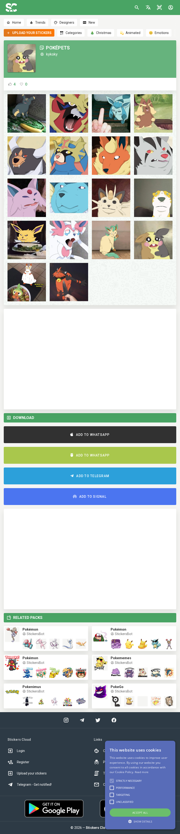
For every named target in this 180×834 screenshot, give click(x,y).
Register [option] (23, 762)
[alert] (140, 785)
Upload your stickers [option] (32, 773)
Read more (142, 772)
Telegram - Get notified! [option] (34, 784)
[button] (148, 7)
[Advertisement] (90, 359)
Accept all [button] (140, 812)
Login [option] (21, 751)
